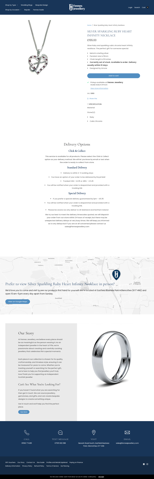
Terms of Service (52, 466)
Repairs (27, 10)
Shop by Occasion (12, 10)
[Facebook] (144, 464)
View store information (99, 88)
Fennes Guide (38, 10)
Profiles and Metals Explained (57, 462)
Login (130, 7)
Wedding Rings (26, 5)
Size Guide (40, 462)
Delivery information (12, 466)
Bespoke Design (42, 5)
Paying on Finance (76, 462)
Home (89, 25)
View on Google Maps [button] (17, 301)
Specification (95, 104)
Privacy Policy (27, 466)
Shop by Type (10, 5)
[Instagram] (147, 464)
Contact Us (31, 462)
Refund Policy (39, 466)
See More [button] (23, 412)
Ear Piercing (65, 466)
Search (137, 7)
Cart (144, 7)
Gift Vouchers (10, 462)
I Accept (101, 476)
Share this (93, 99)
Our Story (20, 462)
